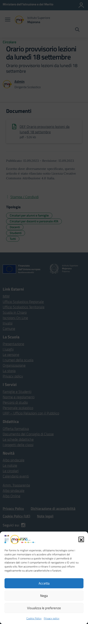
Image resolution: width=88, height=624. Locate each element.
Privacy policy (51, 618)
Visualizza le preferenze (44, 608)
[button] (81, 539)
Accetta (44, 583)
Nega (44, 595)
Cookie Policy (34, 618)
